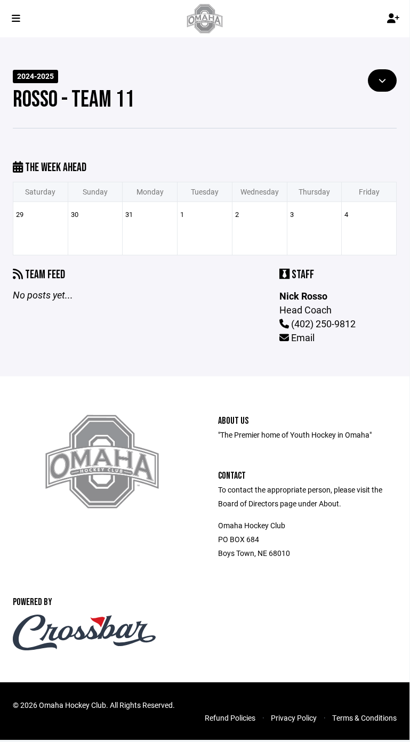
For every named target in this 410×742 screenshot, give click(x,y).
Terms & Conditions (364, 718)
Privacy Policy (294, 718)
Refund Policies (230, 718)
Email (302, 337)
